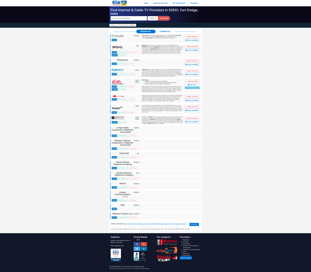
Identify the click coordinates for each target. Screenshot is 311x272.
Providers (194, 3)
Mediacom (186, 253)
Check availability (192, 40)
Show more (194, 224)
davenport (182, 224)
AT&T (184, 251)
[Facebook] (137, 244)
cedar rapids (175, 224)
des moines (132, 224)
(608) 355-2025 (192, 36)
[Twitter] (137, 249)
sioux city (146, 224)
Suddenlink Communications (191, 249)
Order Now (192, 85)
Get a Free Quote (179, 3)
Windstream (186, 255)
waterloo (139, 224)
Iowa (122, 25)
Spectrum (186, 240)
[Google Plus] (144, 244)
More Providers (186, 258)
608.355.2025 (119, 245)
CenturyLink (186, 244)
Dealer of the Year (160, 3)
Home (147, 3)
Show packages (192, 87)
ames (126, 224)
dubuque (161, 224)
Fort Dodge (132, 25)
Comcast (186, 242)
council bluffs (153, 224)
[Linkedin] (144, 249)
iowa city (167, 224)
